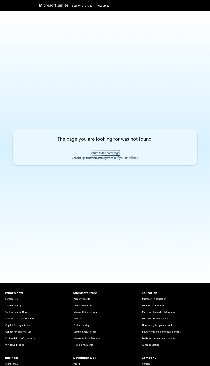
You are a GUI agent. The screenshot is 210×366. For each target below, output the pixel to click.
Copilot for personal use (18, 331)
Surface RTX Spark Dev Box (19, 318)
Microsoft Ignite (53, 5)
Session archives (82, 5)
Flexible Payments (83, 344)
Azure (77, 363)
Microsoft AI (11, 363)
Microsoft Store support (86, 311)
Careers (146, 363)
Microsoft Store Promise (87, 338)
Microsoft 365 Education (155, 318)
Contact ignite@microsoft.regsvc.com (94, 157)
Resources (103, 5)
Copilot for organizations (18, 325)
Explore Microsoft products (20, 338)
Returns (78, 318)
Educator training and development (161, 331)
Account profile (82, 298)
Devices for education (153, 305)
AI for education (151, 344)
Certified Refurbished (85, 331)
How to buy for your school (157, 325)
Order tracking (82, 325)
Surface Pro (11, 298)
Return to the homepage (104, 153)
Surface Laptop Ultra (16, 311)
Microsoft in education (154, 298)
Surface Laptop (13, 305)
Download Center (83, 305)
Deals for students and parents (158, 338)
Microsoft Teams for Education (158, 311)
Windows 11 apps (14, 344)
